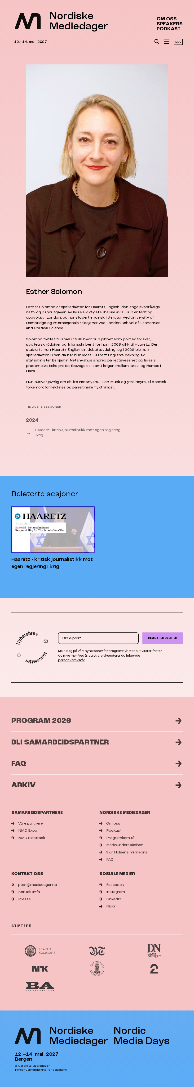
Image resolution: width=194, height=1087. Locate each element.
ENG (178, 41)
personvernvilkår (71, 660)
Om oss (167, 18)
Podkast (169, 28)
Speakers (170, 23)
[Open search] (156, 41)
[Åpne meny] (166, 42)
